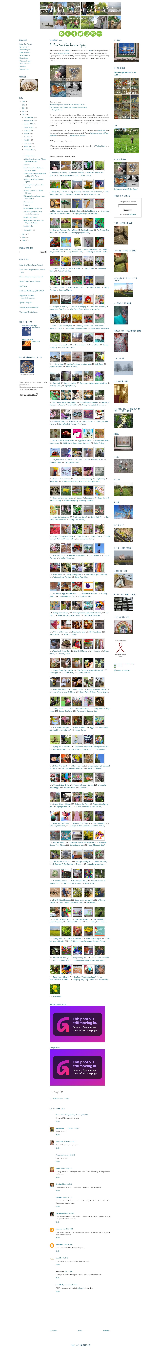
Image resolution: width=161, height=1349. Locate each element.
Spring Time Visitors (76, 520)
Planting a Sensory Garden (83, 785)
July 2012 (27, 133)
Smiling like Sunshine (70, 107)
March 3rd (56, 383)
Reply (58, 1121)
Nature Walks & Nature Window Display (93, 692)
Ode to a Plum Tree (60, 632)
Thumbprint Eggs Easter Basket (64, 594)
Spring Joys (54, 481)
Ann (57, 1258)
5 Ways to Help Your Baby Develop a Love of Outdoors (82, 192)
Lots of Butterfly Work (61, 960)
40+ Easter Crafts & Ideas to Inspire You (85, 309)
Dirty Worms (94, 555)
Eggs (92, 728)
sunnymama (60, 1128)
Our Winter (23, 286)
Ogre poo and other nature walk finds (93, 383)
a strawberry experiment (96, 864)
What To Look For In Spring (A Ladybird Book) (33, 169)
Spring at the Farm (81, 804)
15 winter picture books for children (125, 73)
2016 (24, 101)
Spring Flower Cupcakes (89, 402)
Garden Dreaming (56, 367)
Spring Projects (24, 47)
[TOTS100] (118, 666)
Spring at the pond (71, 462)
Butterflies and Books (61, 977)
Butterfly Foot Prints (80, 823)
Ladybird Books (58, 460)
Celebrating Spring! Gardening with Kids (78, 501)
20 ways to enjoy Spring (62, 919)
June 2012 (27, 137)
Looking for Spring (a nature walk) (79, 364)
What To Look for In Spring (62, 326)
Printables (22, 66)
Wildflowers (91, 903)
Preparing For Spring (59, 173)
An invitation (36, 327)
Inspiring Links (24, 69)
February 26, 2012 (66, 1168)
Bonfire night (36, 341)
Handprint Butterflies (59, 307)
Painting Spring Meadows (80, 233)
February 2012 (28, 150)
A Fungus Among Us (83, 862)
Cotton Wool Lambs (68, 347)
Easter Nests (54, 635)
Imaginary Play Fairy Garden (83, 980)
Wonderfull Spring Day (61, 651)
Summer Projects (25, 49)
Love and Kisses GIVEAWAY (29, 307)
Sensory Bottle (64, 654)
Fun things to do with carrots (96, 252)
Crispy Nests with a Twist (96, 689)
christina (59, 1197)
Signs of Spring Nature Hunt (62, 536)
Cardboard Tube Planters (76, 555)
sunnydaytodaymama (80, 10)
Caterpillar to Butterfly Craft (68, 175)
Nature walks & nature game (62, 498)
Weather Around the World (68, 405)
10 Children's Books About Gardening (76, 443)
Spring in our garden (25, 302)
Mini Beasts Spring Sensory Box (64, 402)
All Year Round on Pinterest (76, 135)
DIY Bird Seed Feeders (61, 900)
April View (83, 788)
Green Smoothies (70, 383)
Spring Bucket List (76, 845)
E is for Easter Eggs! (61, 728)
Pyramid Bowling (99, 823)
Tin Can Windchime (67, 558)
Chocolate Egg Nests (61, 785)
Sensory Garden (58, 287)
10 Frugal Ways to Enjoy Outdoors (62, 692)
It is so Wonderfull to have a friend (88, 807)
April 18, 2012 (68, 1244)
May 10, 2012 (63, 1258)
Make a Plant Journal (76, 287)
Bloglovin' (27, 205)
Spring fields (57, 939)
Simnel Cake (62, 233)
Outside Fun (89, 883)
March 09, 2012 (69, 1213)
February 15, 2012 (82, 1115)
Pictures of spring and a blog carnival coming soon (33, 212)
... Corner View (57, 364)
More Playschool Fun (57, 826)
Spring (79, 498)
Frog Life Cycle (85, 596)
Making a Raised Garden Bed (72, 768)
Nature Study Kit (64, 271)
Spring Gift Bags (56, 328)
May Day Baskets (82, 919)
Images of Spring (65, 290)
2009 (24, 240)
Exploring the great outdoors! (96, 574)
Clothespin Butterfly (76, 173)
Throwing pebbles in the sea (28, 312)
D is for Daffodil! (84, 673)
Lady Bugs (99, 364)
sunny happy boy (27, 339)
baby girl (81, 1288)
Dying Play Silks (81, 577)
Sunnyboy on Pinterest (31, 217)
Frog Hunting (100, 479)
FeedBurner (132, 214)
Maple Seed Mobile (60, 958)
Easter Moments (79, 728)
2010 (24, 237)
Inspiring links (28, 226)
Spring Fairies (70, 386)
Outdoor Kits (100, 749)
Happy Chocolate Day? (96, 845)
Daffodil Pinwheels (73, 194)
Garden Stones (58, 842)
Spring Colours (80, 730)
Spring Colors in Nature (61, 804)
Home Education (24, 64)
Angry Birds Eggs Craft (58, 309)
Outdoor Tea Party (65, 711)
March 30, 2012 (68, 1229)
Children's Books (24, 61)
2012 (24, 114)
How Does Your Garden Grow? (85, 977)
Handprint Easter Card (67, 596)
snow (90, 50)
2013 (24, 111)
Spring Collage (99, 443)
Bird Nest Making (80, 651)
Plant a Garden (77, 766)
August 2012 (28, 130)
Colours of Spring (58, 421)
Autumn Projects (24, 52)
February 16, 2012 (69, 1155)
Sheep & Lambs (77, 689)
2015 (24, 105)
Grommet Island (55, 462)
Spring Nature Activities (61, 747)
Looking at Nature (29, 156)
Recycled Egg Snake (61, 823)
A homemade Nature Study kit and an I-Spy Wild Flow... (35, 174)
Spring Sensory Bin (79, 958)
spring (66, 1098)
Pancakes (27, 164)
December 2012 (29, 117)
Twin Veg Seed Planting (62, 577)
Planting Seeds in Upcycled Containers (87, 613)
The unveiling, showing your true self (31, 277)
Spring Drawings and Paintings (86, 213)
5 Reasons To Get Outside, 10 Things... (67, 864)
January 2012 (28, 230)
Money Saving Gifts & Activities (93, 405)
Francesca (59, 1155)
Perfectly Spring (55, 386)
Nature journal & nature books (63, 441)
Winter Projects (24, 55)
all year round (56, 1098)
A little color (95, 651)
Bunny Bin (55, 192)
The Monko (60, 1213)
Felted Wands (82, 536)
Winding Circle (79, 104)
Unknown (59, 1229)
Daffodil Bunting (91, 211)
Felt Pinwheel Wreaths (72, 883)
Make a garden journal (60, 211)
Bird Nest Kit (58, 555)
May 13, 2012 (69, 1271)
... (24, 152)
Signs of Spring (71, 367)
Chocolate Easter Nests (94, 460)
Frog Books (89, 498)
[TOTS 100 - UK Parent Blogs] (124, 664)
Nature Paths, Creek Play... (96, 922)
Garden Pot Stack (59, 749)
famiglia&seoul (57, 110)
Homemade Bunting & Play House (81, 842)
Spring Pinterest (55, 1047)
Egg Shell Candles (84, 441)
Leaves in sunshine (74, 939)
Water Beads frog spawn (100, 328)
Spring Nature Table (64, 807)
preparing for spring (63, 53)
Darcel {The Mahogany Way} (65, 1115)
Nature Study (23, 58)
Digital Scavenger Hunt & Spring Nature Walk (91, 747)
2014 (24, 108)
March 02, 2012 (67, 1184)
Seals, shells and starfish (84, 900)
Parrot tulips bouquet (93, 939)
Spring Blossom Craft (74, 252)
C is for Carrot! (68, 673)
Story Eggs (54, 673)
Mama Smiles (68, 104)
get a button (101, 130)
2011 (24, 234)
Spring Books (89, 268)
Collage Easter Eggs (60, 613)
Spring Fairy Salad (86, 539)
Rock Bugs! (57, 574)
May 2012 (27, 140)
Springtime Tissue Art (92, 615)
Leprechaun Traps (93, 287)
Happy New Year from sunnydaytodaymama (27, 296)
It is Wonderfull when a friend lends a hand (89, 960)
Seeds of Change (70, 635)
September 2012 (29, 127)
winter (67, 50)
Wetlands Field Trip (75, 460)
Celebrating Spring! (80, 517)
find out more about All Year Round (125, 189)
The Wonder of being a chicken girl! (90, 670)
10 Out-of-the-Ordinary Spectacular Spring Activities (81, 481)
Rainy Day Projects (25, 44)
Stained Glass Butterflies (100, 958)
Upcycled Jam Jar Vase (61, 479)
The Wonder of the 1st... (62, 862)
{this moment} (28, 202)
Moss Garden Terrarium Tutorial (71, 903)
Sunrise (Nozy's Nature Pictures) (29, 281)
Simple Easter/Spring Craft (63, 670)
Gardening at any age (60, 249)
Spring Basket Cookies (60, 517)
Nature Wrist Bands (60, 766)
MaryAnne (59, 1141)
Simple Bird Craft (58, 268)
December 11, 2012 (71, 1285)
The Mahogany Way (56, 107)
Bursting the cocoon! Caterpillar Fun (85, 249)
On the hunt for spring (97, 307)
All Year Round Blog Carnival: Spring (68, 45)
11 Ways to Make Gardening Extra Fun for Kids (87, 826)
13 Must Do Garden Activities (78, 708)
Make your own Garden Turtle (68, 615)
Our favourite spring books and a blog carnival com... (34, 221)
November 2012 (29, 120)
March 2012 (28, 146)
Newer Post (53, 1330)
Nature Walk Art (96, 517)
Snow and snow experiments (33, 208)
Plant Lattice (86, 175)
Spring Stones (87, 421)
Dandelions (57, 996)
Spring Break (58, 708)
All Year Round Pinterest (58, 1004)
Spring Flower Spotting (60, 345)
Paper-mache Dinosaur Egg (87, 711)
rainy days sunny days (29, 325)
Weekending (103, 980)
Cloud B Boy (60, 1285)
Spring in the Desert (95, 768)
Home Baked (82, 107)
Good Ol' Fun (94, 345)
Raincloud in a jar (78, 632)
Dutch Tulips (76, 211)
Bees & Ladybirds (59, 689)
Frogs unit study (101, 862)
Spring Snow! (73, 421)
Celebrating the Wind (78, 881)
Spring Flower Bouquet (92, 194)
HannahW (59, 1244)
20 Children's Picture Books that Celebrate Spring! (87, 941)
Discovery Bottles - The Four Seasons (90, 326)
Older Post (106, 1330)
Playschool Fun (69, 788)
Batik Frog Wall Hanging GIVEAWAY (31, 291)
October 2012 (28, 124)
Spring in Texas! (96, 536)
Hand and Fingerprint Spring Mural (64, 230)
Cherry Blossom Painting (83, 479)
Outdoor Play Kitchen (89, 594)
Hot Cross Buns (95, 632)
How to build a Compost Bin (81, 749)
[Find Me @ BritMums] (122, 670)
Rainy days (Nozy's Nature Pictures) (31, 265)
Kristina (59, 1184)
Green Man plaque (60, 881)
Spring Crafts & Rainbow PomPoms (72, 424)
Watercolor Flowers (74, 922)
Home (80, 1330)
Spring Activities (74, 268)
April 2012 (27, 143)
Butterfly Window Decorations (76, 328)
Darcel (58, 1168)
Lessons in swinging (78, 307)
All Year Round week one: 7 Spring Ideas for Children (35, 160)
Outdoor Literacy (87, 230)
